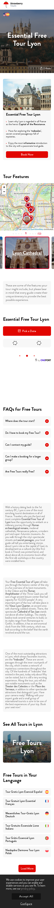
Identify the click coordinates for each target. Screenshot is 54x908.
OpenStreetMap (36, 229)
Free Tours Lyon (27, 747)
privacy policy (28, 889)
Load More (27, 868)
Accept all (26, 896)
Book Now (27, 154)
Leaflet (24, 229)
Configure (26, 904)
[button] (21, 108)
